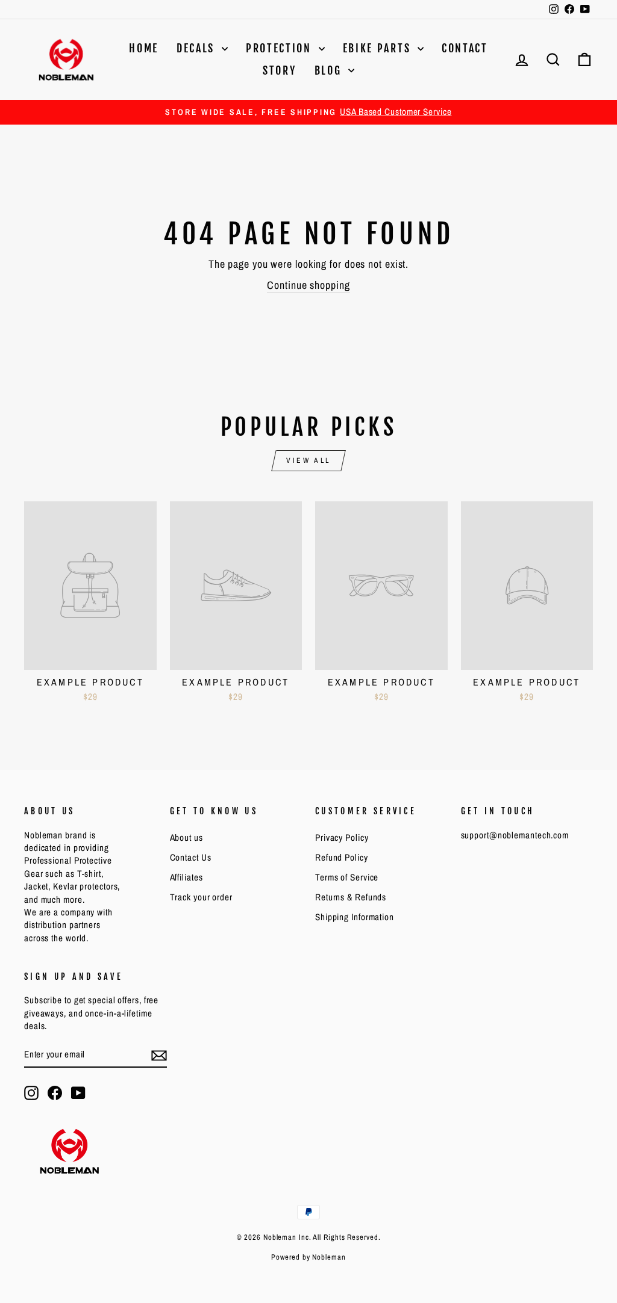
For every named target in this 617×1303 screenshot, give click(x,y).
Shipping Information (354, 917)
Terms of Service (346, 877)
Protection (281, 48)
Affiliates (186, 877)
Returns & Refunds (350, 897)
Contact (465, 48)
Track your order (201, 897)
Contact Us (190, 857)
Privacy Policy (342, 837)
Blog (330, 70)
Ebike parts (379, 48)
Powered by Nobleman (308, 1257)
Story (279, 70)
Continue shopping (308, 284)
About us (186, 837)
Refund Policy (341, 857)
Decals (198, 48)
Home (143, 48)
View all (308, 460)
